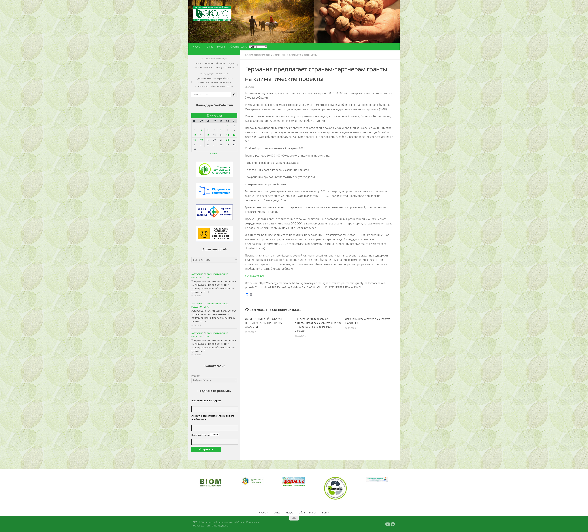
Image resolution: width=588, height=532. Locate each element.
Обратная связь (238, 46)
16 (234, 135)
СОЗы (206, 277)
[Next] (257, 483)
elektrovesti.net (254, 275)
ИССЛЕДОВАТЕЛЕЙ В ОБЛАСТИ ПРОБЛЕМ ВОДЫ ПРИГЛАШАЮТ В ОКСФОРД (266, 322)
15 (227, 135)
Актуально (197, 274)
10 (194, 135)
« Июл (213, 153)
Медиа (221, 46)
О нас (210, 46)
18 (201, 139)
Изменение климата (287, 55)
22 (227, 139)
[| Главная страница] (212, 13)
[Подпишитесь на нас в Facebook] (393, 524)
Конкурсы (310, 55)
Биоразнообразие (257, 55)
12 (207, 135)
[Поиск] (234, 94)
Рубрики (195, 375)
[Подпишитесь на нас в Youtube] (387, 524)
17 (194, 139)
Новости (197, 46)
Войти (325, 512)
